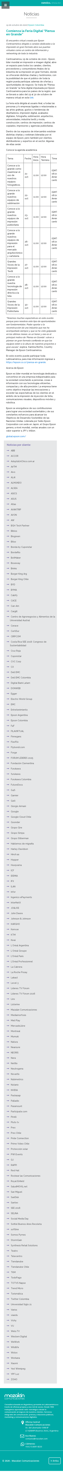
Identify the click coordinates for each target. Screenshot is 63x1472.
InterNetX (16, 902)
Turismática (17, 1293)
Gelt (13, 801)
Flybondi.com (18, 747)
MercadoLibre (18, 1026)
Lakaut (14, 977)
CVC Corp (16, 661)
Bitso (13, 541)
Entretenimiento (19, 710)
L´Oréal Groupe (19, 951)
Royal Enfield (17, 1181)
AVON (14, 515)
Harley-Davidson (19, 849)
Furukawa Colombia (21, 779)
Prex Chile (16, 1133)
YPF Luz (15, 1374)
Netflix (14, 1063)
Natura (14, 1042)
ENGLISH (56, 3)
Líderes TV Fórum (20, 988)
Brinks (14, 568)
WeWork (15, 1342)
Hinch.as (15, 854)
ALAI (13, 477)
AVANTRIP (16, 509)
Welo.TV (15, 1331)
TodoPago (16, 1277)
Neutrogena (17, 1068)
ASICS (14, 493)
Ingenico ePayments (21, 897)
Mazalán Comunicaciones (24, 1010)
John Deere (17, 913)
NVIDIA (14, 1090)
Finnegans (16, 736)
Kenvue (15, 929)
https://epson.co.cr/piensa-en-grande (26, 362)
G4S (13, 790)
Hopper (15, 860)
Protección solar (19, 1149)
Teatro (14, 1251)
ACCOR (14, 456)
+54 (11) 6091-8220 (33, 1446)
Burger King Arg (19, 574)
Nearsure (15, 1047)
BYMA (14, 590)
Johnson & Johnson (21, 918)
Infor (13, 892)
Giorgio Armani (18, 806)
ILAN (13, 886)
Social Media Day (20, 1218)
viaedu (14, 1315)
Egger (14, 693)
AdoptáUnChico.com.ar (23, 461)
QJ (12, 1160)
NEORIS (15, 1052)
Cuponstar (16, 656)
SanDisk (15, 1197)
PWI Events (17, 1154)
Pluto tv (15, 1122)
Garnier (14, 795)
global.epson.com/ (16, 436)
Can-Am (15, 606)
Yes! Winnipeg (18, 1368)
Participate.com (19, 1111)
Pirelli (14, 1117)
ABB (13, 450)
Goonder (15, 822)
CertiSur (15, 631)
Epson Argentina (19, 715)
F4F (13, 726)
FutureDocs (17, 785)
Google (15, 811)
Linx (13, 999)
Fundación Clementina (22, 763)
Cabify (14, 595)
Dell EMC (15, 672)
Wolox (14, 1352)
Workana (15, 1358)
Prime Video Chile (20, 1143)
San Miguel (16, 1192)
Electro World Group (21, 699)
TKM (13, 1272)
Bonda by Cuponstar (21, 547)
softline (15, 1229)
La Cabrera (16, 967)
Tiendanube (17, 1261)
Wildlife (15, 1347)
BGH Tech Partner (20, 525)
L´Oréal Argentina (20, 945)
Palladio (15, 1101)
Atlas (13, 504)
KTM (13, 935)
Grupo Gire (16, 827)
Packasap (16, 1095)
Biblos (14, 531)
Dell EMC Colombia (21, 677)
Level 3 (15, 983)
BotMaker (16, 558)
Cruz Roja (16, 651)
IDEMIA (14, 876)
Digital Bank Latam (20, 683)
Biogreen (15, 536)
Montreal (15, 1031)
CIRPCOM (16, 636)
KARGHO (15, 924)
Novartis (15, 1074)
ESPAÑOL (46, 3)
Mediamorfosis (18, 1015)
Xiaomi (14, 1363)
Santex (14, 1202)
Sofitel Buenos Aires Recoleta (26, 1224)
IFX (12, 881)
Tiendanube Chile (20, 1267)
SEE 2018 (15, 1208)
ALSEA (14, 488)
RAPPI (14, 1165)
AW (12, 520)
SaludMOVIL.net (19, 1186)
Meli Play (15, 1020)
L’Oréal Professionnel (22, 961)
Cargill (14, 611)
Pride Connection (20, 1138)
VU (12, 1326)
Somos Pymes (18, 1235)
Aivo (13, 472)
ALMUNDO (16, 483)
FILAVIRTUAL (17, 731)
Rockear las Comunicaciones (25, 1176)
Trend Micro (17, 1288)
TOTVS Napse (18, 1283)
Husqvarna (16, 865)
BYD (13, 584)
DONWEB (15, 688)
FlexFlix (15, 742)
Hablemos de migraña (22, 843)
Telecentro (16, 1256)
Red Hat (15, 1170)
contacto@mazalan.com (36, 1438)
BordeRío (15, 552)
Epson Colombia (36, 25)
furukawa (15, 774)
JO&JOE (15, 908)
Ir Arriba (55, 1461)
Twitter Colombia (20, 1299)
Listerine (15, 1004)
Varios (14, 1310)
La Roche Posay (19, 972)
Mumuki (15, 1036)
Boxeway (15, 563)
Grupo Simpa (17, 833)
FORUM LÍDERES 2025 (22, 758)
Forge (14, 752)
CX (12, 667)
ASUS (14, 499)
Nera (13, 1058)
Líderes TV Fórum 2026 (23, 993)
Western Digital (19, 1336)
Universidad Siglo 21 (21, 1304)
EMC (13, 704)
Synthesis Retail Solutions (24, 1245)
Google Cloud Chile (21, 817)
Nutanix (15, 1085)
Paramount (16, 1106)
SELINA (14, 1213)
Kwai (13, 940)
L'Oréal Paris (17, 956)
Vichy (14, 1320)
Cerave (14, 625)
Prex (13, 1127)
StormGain (16, 1240)
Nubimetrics (17, 1079)
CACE (14, 600)
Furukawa (16, 768)
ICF (12, 870)
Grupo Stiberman (20, 838)
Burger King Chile (20, 579)
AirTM (14, 466)
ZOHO (14, 1379)
